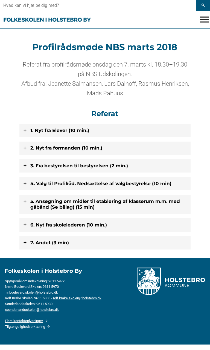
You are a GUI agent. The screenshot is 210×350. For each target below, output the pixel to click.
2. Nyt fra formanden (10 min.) (66, 148)
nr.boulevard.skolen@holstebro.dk (32, 292)
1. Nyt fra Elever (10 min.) (59, 130)
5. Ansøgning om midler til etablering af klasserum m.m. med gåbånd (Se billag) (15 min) (105, 204)
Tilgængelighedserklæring (25, 327)
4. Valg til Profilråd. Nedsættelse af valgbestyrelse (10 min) (100, 183)
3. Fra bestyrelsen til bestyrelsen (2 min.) (79, 165)
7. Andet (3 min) (49, 242)
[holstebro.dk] (171, 280)
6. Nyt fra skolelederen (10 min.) (68, 225)
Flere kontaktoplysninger (24, 321)
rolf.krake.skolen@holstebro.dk (77, 298)
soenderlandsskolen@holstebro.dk (32, 310)
